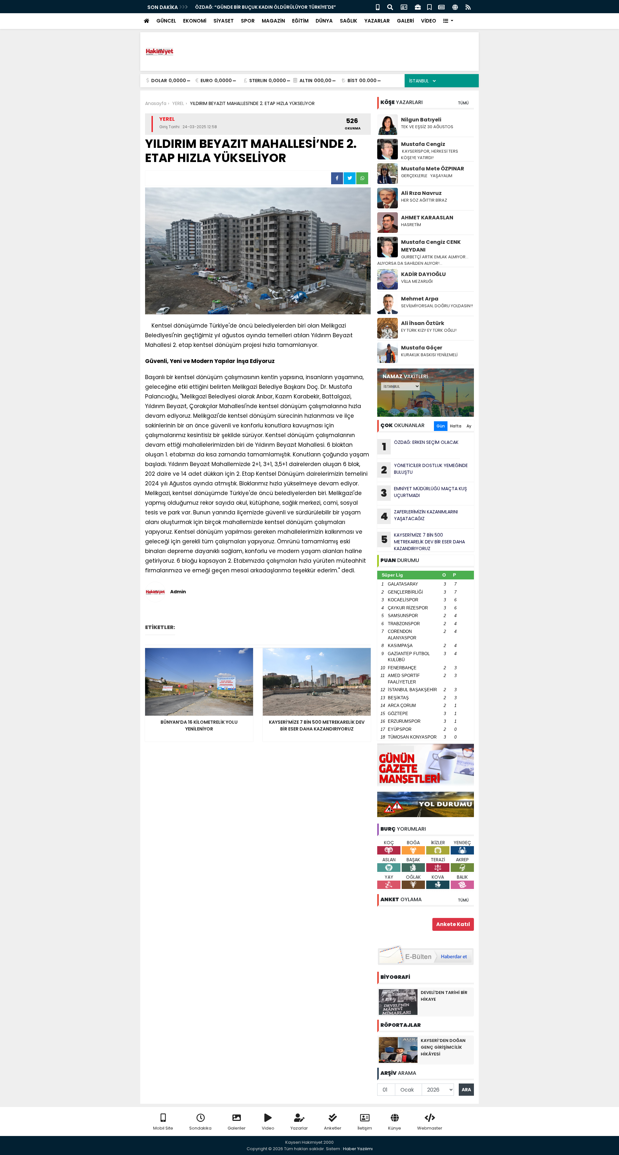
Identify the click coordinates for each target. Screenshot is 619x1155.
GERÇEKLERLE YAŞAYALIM (427, 176)
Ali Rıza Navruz (421, 193)
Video (268, 1128)
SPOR (248, 20)
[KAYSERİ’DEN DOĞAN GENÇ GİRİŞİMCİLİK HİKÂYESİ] (398, 1049)
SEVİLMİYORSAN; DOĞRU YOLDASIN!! (437, 306)
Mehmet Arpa (419, 298)
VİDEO (428, 20)
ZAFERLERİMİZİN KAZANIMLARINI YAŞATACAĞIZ (419, 516)
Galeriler (237, 1128)
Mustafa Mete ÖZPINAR (432, 168)
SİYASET (223, 20)
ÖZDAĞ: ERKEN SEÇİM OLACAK (420, 446)
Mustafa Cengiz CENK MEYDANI (431, 245)
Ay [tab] (469, 426)
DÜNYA (324, 20)
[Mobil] (378, 7)
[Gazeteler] (441, 7)
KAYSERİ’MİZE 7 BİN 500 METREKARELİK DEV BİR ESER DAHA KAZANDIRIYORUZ (423, 542)
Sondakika (200, 1128)
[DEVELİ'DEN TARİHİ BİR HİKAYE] (398, 1001)
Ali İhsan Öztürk (422, 323)
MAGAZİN (273, 20)
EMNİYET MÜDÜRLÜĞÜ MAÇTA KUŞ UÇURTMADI (424, 492)
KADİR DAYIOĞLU (423, 274)
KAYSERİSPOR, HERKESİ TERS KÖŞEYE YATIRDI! (429, 154)
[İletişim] (404, 7)
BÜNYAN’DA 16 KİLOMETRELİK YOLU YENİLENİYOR (248, 7)
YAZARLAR (377, 20)
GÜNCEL (166, 20)
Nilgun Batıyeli (421, 119)
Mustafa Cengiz (423, 144)
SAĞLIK (348, 20)
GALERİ (405, 20)
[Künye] (455, 7)
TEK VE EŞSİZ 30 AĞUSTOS (427, 127)
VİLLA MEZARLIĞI (417, 281)
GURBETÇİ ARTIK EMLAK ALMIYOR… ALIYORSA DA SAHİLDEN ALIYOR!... (422, 260)
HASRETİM (411, 225)
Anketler (332, 1128)
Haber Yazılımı (358, 1149)
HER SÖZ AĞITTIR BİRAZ (424, 200)
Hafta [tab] (455, 426)
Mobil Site (163, 1128)
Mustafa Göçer (421, 347)
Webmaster (429, 1128)
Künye (394, 1128)
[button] (448, 21)
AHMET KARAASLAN (427, 217)
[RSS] (468, 7)
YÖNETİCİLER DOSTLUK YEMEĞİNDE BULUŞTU (424, 469)
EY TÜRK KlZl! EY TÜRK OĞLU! (429, 330)
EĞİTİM (300, 20)
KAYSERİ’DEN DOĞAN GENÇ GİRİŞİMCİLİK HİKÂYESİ (443, 1047)
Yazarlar (299, 1128)
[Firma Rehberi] (418, 7)
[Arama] (390, 7)
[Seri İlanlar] (429, 7)
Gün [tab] (441, 426)
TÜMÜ (463, 103)
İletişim (365, 1128)
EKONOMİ (194, 20)
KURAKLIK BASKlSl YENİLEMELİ (429, 355)
